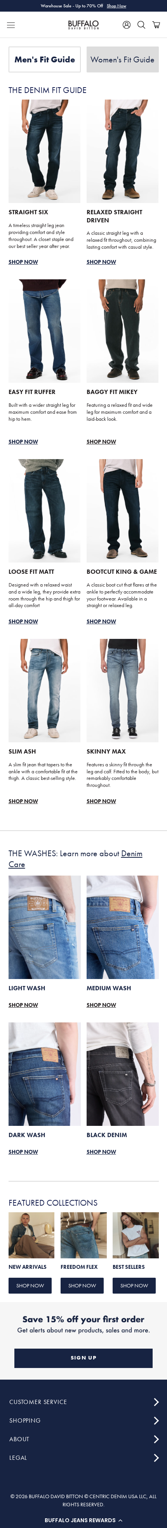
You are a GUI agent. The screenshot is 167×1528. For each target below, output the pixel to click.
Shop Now (116, 6)
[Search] (141, 25)
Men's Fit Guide (44, 59)
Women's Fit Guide (122, 59)
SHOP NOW (30, 1285)
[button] (83, 1520)
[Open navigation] (11, 25)
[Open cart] (156, 25)
